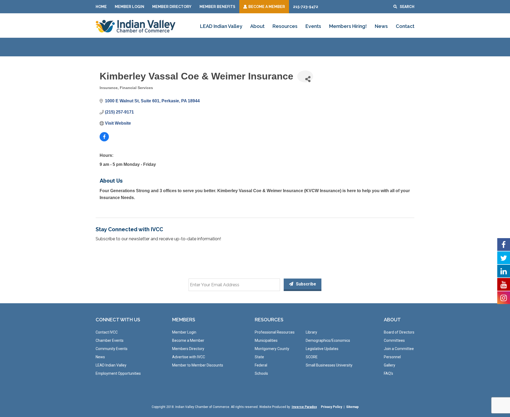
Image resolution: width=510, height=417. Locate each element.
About (257, 26)
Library (311, 332)
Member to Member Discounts (197, 365)
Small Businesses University (329, 365)
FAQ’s (388, 373)
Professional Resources (275, 332)
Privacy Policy (331, 407)
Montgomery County (272, 349)
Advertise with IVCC (188, 357)
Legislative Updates (322, 349)
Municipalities (266, 340)
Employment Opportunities (118, 373)
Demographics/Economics (328, 340)
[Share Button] (305, 76)
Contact (405, 26)
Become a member (266, 7)
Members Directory (188, 349)
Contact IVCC (107, 332)
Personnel (392, 357)
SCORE (312, 357)
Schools (261, 373)
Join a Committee (399, 349)
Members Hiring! (348, 26)
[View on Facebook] (104, 140)
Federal (261, 365)
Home (101, 7)
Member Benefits (217, 7)
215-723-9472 (305, 7)
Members (183, 319)
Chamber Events (110, 340)
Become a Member (188, 340)
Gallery (389, 365)
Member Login (129, 7)
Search (407, 7)
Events (313, 26)
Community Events (112, 349)
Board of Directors (399, 332)
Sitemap (352, 407)
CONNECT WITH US (118, 319)
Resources (285, 26)
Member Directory (172, 7)
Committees (394, 340)
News (381, 26)
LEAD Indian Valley (221, 26)
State (259, 357)
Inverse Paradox (304, 407)
